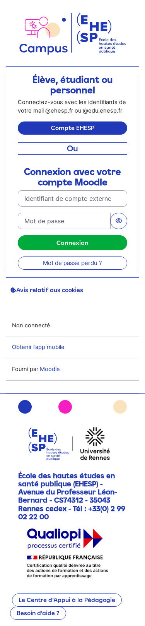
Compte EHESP (72, 128)
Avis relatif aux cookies (49, 290)
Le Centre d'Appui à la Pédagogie (67, 600)
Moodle (50, 369)
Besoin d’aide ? (38, 613)
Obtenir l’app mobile (38, 347)
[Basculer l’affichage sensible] (118, 221)
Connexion (72, 242)
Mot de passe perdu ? (72, 263)
